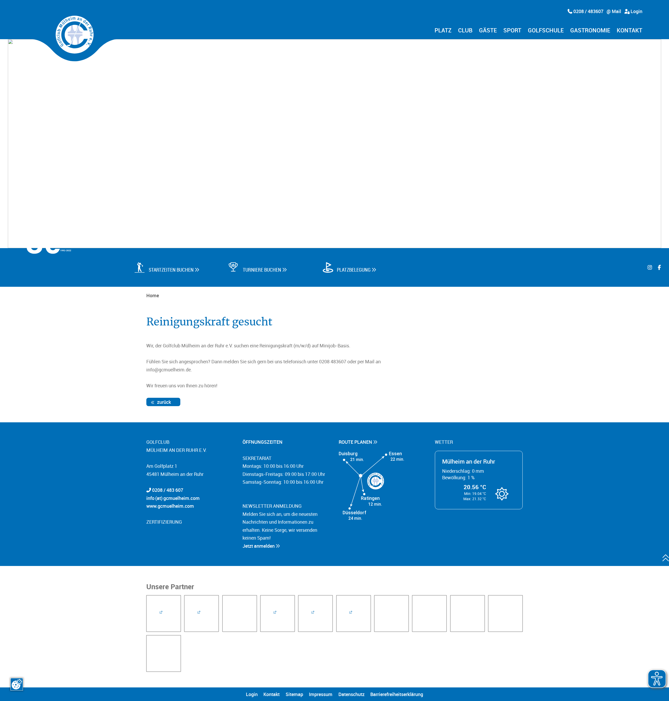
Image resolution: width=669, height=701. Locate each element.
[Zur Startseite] (75, 35)
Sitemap (294, 694)
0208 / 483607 (587, 11)
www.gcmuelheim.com (170, 506)
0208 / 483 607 (167, 490)
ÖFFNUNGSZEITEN (263, 442)
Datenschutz (351, 694)
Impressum (320, 694)
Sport (512, 30)
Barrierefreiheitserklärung (396, 694)
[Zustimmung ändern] (16, 684)
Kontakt (629, 30)
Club (465, 30)
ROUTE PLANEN (356, 442)
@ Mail (614, 11)
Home (152, 295)
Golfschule (546, 30)
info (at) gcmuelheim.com (173, 498)
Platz (443, 30)
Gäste (488, 30)
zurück (163, 402)
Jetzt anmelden (259, 546)
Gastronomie (590, 30)
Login (636, 11)
